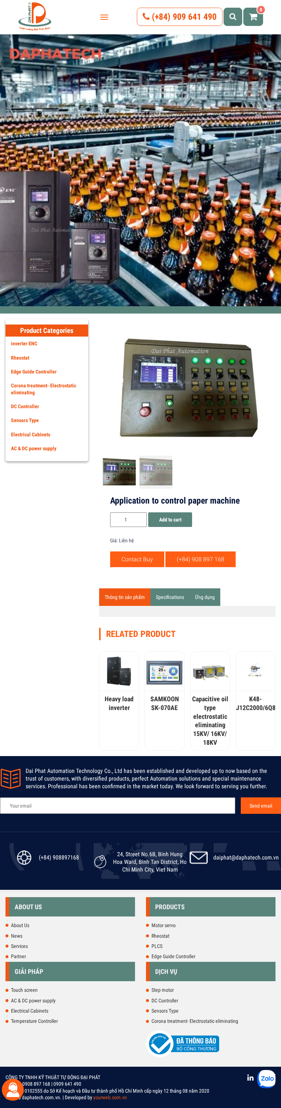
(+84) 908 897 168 (200, 559)
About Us (20, 925)
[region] (140, 166)
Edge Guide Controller (34, 372)
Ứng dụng (205, 597)
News (16, 936)
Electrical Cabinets (30, 434)
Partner (18, 956)
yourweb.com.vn (110, 1097)
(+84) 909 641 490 (183, 17)
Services (19, 946)
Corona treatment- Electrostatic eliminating (43, 389)
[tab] (124, 597)
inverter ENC (24, 343)
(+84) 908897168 (59, 857)
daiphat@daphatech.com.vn (246, 857)
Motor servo (163, 925)
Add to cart (170, 520)
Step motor (162, 990)
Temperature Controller (34, 1021)
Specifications (170, 597)
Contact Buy (137, 559)
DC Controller (25, 406)
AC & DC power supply (33, 448)
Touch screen (24, 990)
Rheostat (20, 358)
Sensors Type (25, 420)
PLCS (156, 946)
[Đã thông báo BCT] (182, 1056)
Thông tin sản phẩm (125, 597)
